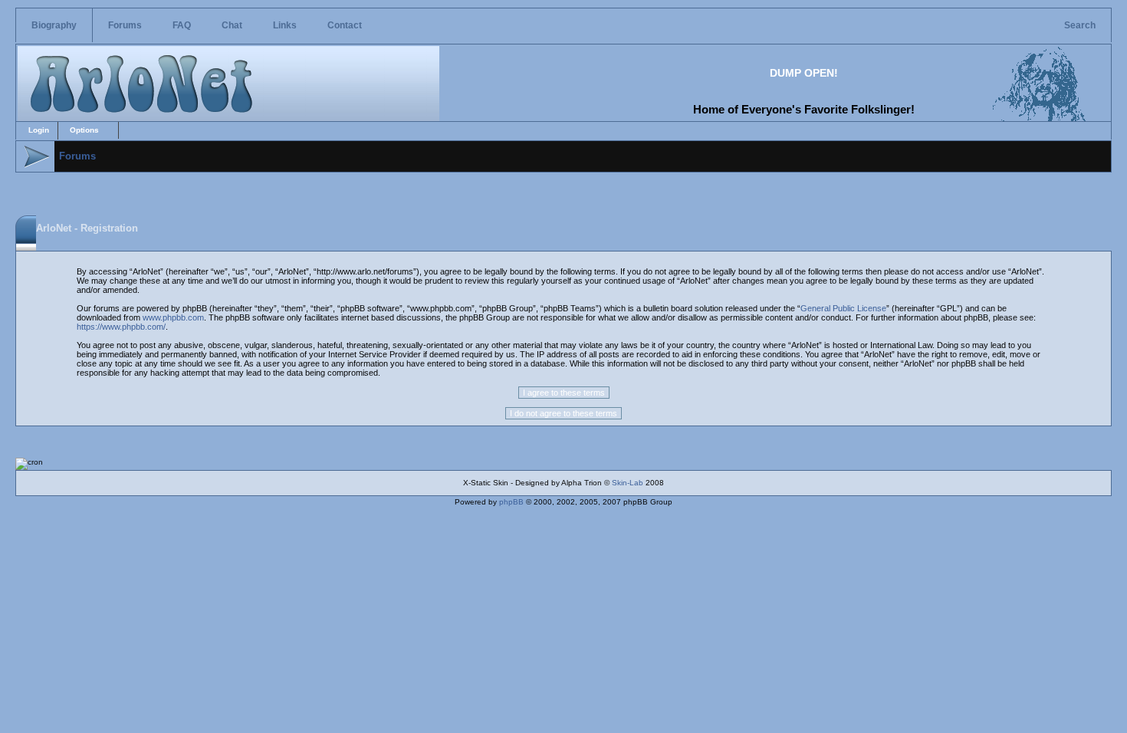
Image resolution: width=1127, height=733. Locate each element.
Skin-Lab (627, 482)
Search (1080, 25)
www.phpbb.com (173, 317)
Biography (54, 25)
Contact (344, 25)
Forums (125, 25)
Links (285, 25)
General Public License (843, 308)
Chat (232, 25)
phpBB (511, 502)
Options (84, 130)
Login (38, 130)
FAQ (181, 25)
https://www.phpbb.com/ (121, 326)
